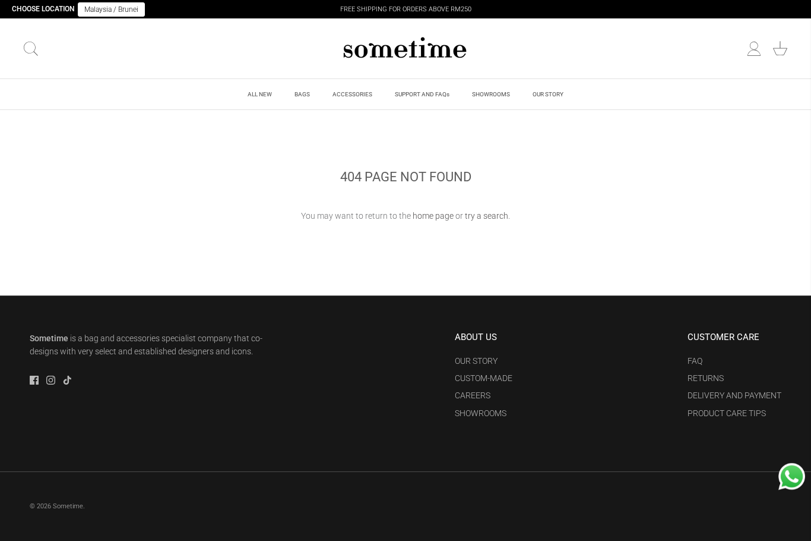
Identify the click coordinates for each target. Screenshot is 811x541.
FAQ (695, 361)
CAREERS (472, 395)
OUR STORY (548, 94)
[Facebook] (34, 380)
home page (433, 216)
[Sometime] (405, 48)
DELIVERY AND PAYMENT (734, 395)
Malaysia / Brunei (111, 9)
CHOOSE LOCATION (43, 9)
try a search (486, 216)
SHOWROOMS (491, 94)
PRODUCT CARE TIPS (727, 413)
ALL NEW (260, 94)
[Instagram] (50, 380)
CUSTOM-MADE (483, 378)
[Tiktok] (67, 380)
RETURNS (706, 378)
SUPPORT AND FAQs (422, 94)
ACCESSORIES (352, 94)
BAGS (302, 94)
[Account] (754, 49)
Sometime (68, 506)
